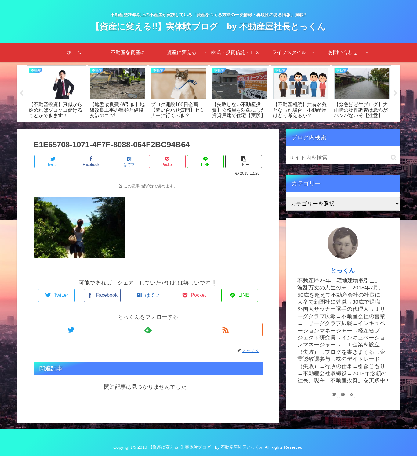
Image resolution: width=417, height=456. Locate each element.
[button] (393, 157)
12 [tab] (236, 126)
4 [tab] (163, 126)
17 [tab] (282, 126)
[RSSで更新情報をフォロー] (225, 329)
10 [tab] (218, 126)
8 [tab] (199, 126)
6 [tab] (181, 126)
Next (396, 93)
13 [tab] (245, 126)
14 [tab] (254, 126)
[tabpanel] (56, 92)
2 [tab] (144, 126)
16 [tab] (273, 126)
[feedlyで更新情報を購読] (148, 329)
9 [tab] (208, 126)
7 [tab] (190, 126)
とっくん (343, 270)
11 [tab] (227, 126)
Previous (21, 93)
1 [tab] (135, 126)
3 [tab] (153, 126)
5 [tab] (172, 126)
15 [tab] (263, 126)
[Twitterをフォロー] (71, 329)
